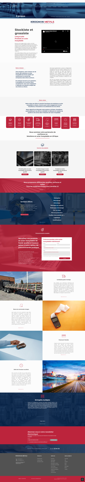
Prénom (44, 243)
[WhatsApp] (51, 448)
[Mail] (16, 460)
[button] (65, 7)
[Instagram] (12, 5)
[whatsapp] (11, 5)
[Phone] (16, 459)
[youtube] (15, 5)
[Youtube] (57, 448)
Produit (44, 246)
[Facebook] (16, 5)
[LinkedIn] (14, 5)
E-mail (58, 243)
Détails (44, 250)
